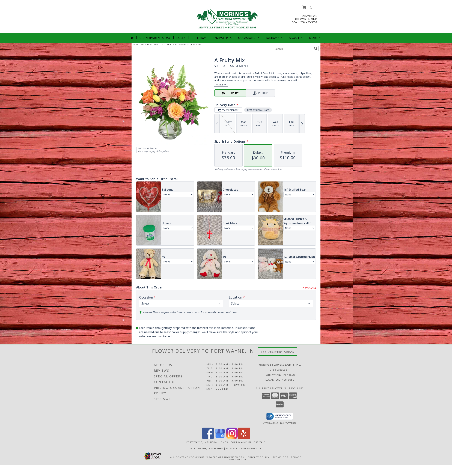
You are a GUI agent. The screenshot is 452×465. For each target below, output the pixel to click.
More (313, 38)
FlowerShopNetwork (228, 457)
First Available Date (258, 110)
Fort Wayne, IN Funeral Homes (207, 442)
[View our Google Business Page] (220, 438)
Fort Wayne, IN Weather (207, 448)
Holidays (272, 38)
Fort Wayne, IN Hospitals (248, 442)
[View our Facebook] (208, 438)
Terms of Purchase (287, 457)
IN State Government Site (243, 448)
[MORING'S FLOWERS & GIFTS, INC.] (227, 18)
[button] (307, 7)
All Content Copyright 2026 (191, 457)
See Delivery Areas (277, 352)
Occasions (246, 38)
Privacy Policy (258, 457)
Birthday (199, 38)
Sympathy (221, 38)
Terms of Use (237, 459)
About (294, 38)
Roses (181, 38)
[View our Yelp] (244, 438)
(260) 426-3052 (308, 22)
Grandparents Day (155, 38)
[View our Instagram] (232, 438)
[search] (316, 48)
